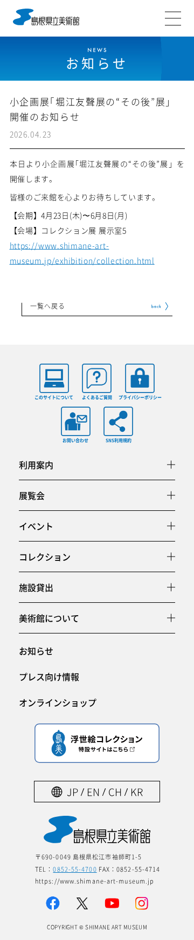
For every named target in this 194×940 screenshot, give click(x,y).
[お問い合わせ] (75, 421)
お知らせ (36, 650)
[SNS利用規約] (118, 421)
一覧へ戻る (48, 306)
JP (72, 792)
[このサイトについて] (53, 378)
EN (93, 792)
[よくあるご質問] (97, 378)
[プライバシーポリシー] (140, 378)
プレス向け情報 (49, 676)
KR (136, 792)
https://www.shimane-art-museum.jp (94, 881)
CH (115, 792)
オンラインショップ (57, 702)
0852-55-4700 (74, 869)
